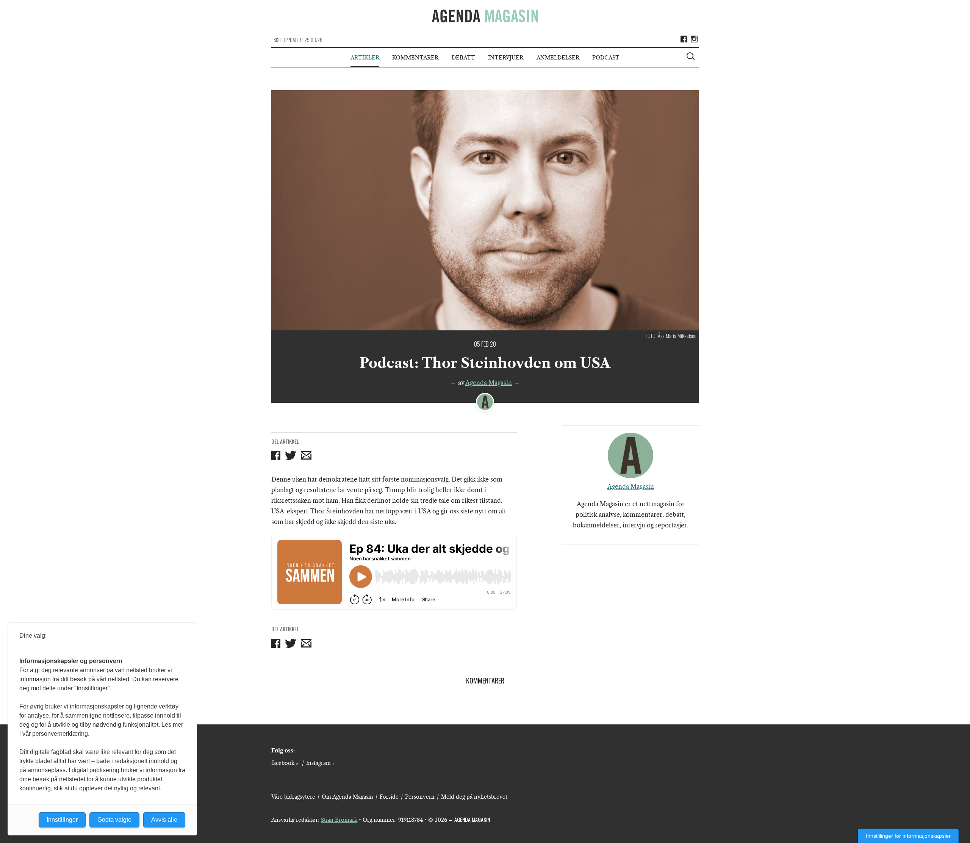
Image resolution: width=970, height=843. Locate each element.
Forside (389, 796)
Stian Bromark (339, 819)
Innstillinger (62, 819)
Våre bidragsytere (293, 796)
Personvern (420, 796)
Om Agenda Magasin (347, 796)
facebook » (284, 763)
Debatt (463, 57)
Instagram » (320, 763)
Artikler (364, 57)
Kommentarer (415, 57)
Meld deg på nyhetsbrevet (474, 796)
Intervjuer (505, 57)
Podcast (606, 57)
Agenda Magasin (488, 382)
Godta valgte (114, 819)
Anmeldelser (558, 57)
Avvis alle (164, 819)
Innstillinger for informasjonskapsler (908, 836)
